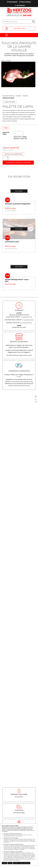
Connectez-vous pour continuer (18, 162)
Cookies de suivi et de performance (19, 847)
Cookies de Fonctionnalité (20, 840)
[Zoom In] (35, 396)
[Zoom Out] (35, 399)
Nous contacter (26, 2)
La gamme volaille (9, 102)
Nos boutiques (12, 2)
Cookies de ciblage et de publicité (20, 856)
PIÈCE (6, 128)
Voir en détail (19, 191)
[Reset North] (35, 401)
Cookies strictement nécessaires (18, 834)
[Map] (19, 589)
